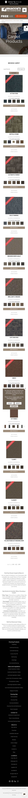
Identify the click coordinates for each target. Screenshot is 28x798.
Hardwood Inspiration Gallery (14, 672)
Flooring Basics (14, 696)
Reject (18, 403)
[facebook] (12, 781)
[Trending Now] (14, 246)
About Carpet (16, 20)
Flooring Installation (14, 702)
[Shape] (14, 205)
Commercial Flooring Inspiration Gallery (14, 687)
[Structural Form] (23, 182)
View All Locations (14, 3)
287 (16, 564)
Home (3, 20)
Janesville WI (14, 776)
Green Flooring (14, 736)
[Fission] (18, 223)
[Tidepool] (14, 83)
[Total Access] (23, 263)
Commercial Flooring (14, 663)
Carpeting (14, 644)
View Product (14, 105)
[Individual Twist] (14, 182)
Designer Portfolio (14, 690)
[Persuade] (18, 467)
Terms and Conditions (13, 792)
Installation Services (14, 733)
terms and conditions (12, 398)
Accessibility (5, 792)
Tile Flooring (14, 656)
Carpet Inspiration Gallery (14, 669)
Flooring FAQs (14, 699)
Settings (14, 406)
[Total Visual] (13, 548)
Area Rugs (14, 660)
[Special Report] (10, 263)
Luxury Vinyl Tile (14, 653)
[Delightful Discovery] (14, 124)
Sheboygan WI (14, 761)
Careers (14, 745)
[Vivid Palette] (22, 141)
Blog (14, 752)
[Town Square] (22, 385)
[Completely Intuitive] (13, 304)
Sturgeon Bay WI (14, 773)
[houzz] (15, 781)
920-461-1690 (18, 2)
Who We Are (14, 727)
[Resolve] (14, 449)
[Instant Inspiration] (22, 304)
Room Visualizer (14, 709)
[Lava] (13, 223)
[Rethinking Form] (18, 182)
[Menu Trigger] (24, 10)
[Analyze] (9, 467)
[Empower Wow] (18, 304)
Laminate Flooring (14, 650)
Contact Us (14, 749)
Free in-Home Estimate (14, 718)
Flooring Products (8, 20)
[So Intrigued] (14, 286)
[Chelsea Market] (14, 368)
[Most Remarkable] (9, 141)
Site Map (14, 795)
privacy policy (16, 397)
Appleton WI (14, 767)
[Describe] (13, 467)
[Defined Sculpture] (10, 182)
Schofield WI (14, 770)
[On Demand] (18, 263)
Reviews (14, 739)
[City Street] (23, 101)
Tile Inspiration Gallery (14, 681)
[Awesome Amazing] (18, 141)
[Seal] (22, 223)
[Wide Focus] (9, 548)
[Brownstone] (14, 101)
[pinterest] (10, 781)
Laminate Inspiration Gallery (14, 675)
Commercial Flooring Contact (14, 721)
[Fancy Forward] (14, 530)
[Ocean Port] (10, 101)
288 (19, 564)
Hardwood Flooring (14, 647)
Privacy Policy (22, 792)
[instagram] (18, 781)
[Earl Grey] (18, 101)
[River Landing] (9, 385)
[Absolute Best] (18, 548)
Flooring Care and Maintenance (14, 706)
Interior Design (14, 742)
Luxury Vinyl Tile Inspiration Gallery (14, 678)
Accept (10, 403)
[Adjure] (22, 467)
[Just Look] (22, 548)
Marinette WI (14, 764)
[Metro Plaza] (18, 385)
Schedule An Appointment (14, 715)
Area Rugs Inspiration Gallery (14, 684)
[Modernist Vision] (13, 141)
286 (13, 564)
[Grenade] (9, 223)
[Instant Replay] (14, 263)
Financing (14, 730)
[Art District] (13, 385)
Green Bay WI (14, 758)
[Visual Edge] (14, 164)
